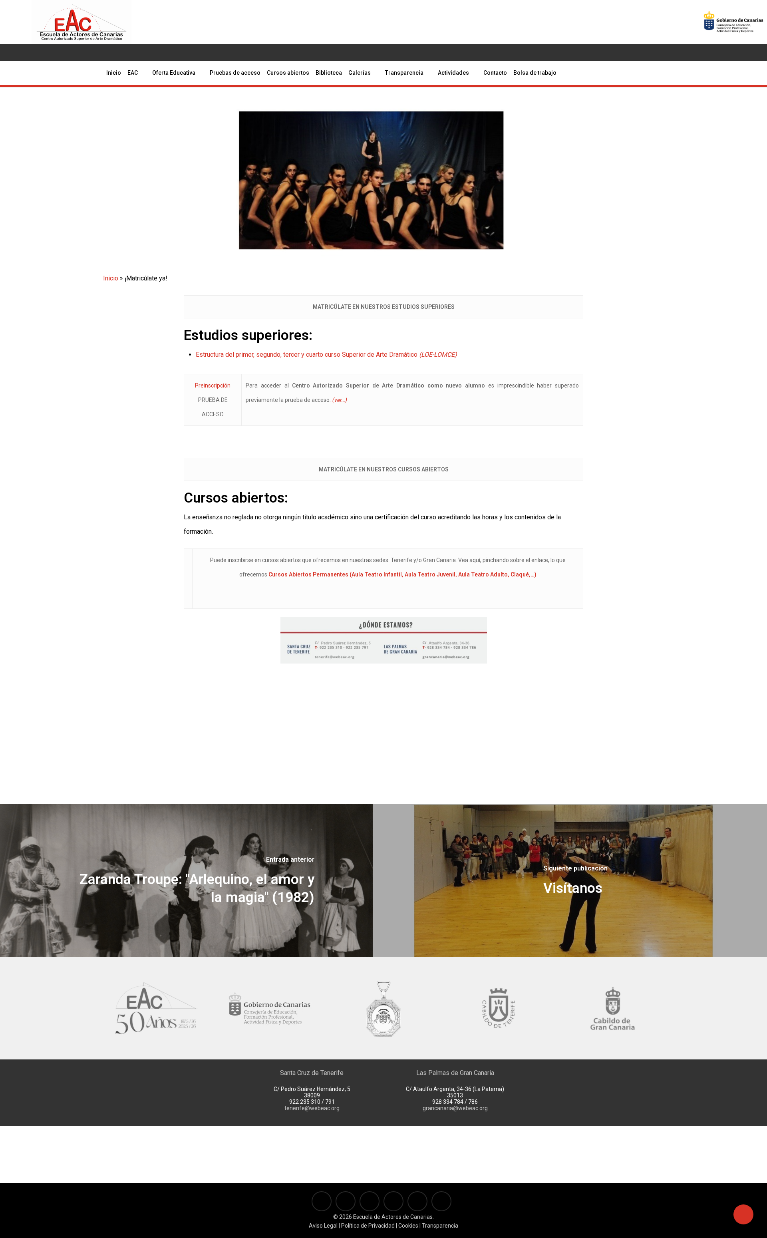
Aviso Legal (323, 1225)
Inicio (110, 278)
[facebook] (30, 52)
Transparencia (440, 1225)
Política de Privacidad (368, 1225)
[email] (93, 52)
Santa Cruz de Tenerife (312, 1073)
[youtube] (42, 52)
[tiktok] (81, 52)
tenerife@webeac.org (312, 1108)
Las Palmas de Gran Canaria (455, 1073)
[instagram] (55, 52)
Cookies (407, 1225)
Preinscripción (212, 385)
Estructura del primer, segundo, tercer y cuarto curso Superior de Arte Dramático (326, 354)
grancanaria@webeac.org (455, 1108)
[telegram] (68, 52)
